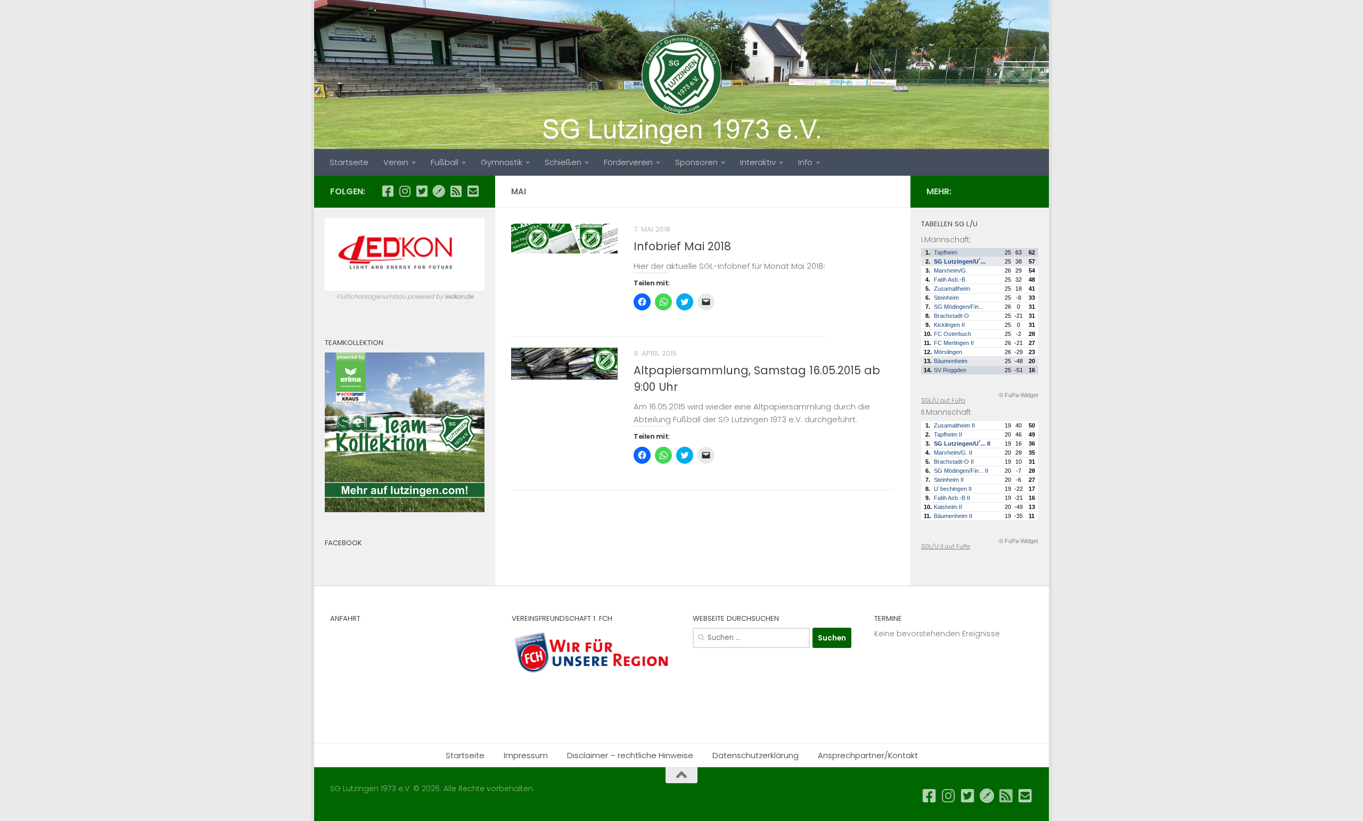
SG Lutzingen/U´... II (962, 443)
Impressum (526, 755)
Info (805, 162)
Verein (395, 162)
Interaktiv (758, 162)
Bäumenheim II (953, 516)
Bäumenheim (950, 361)
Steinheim (946, 297)
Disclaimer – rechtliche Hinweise (630, 755)
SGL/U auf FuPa (943, 400)
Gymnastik (501, 162)
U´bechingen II (953, 489)
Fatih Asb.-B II (952, 498)
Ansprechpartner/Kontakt (868, 755)
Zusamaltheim (952, 288)
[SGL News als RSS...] (455, 191)
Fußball (444, 162)
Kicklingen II (949, 325)
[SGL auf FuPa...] (438, 191)
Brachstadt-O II (954, 461)
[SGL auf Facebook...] (387, 191)
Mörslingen (948, 352)
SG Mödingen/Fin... (958, 306)
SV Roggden (950, 370)
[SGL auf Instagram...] (404, 191)
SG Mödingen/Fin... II (961, 470)
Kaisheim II (948, 507)
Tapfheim (945, 252)
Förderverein (628, 162)
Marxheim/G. (950, 270)
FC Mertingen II (954, 343)
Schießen (563, 162)
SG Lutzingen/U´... (960, 261)
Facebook (343, 543)
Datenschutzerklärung (755, 755)
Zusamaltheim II (954, 425)
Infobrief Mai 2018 (682, 246)
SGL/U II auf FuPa (945, 546)
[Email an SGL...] (472, 191)
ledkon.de (459, 296)
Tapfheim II (948, 434)
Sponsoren (696, 162)
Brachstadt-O (951, 316)
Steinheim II (949, 480)
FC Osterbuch (952, 334)
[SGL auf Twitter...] (421, 191)
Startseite (349, 162)
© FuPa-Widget (1018, 395)
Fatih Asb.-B (949, 279)
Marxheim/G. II (953, 452)
